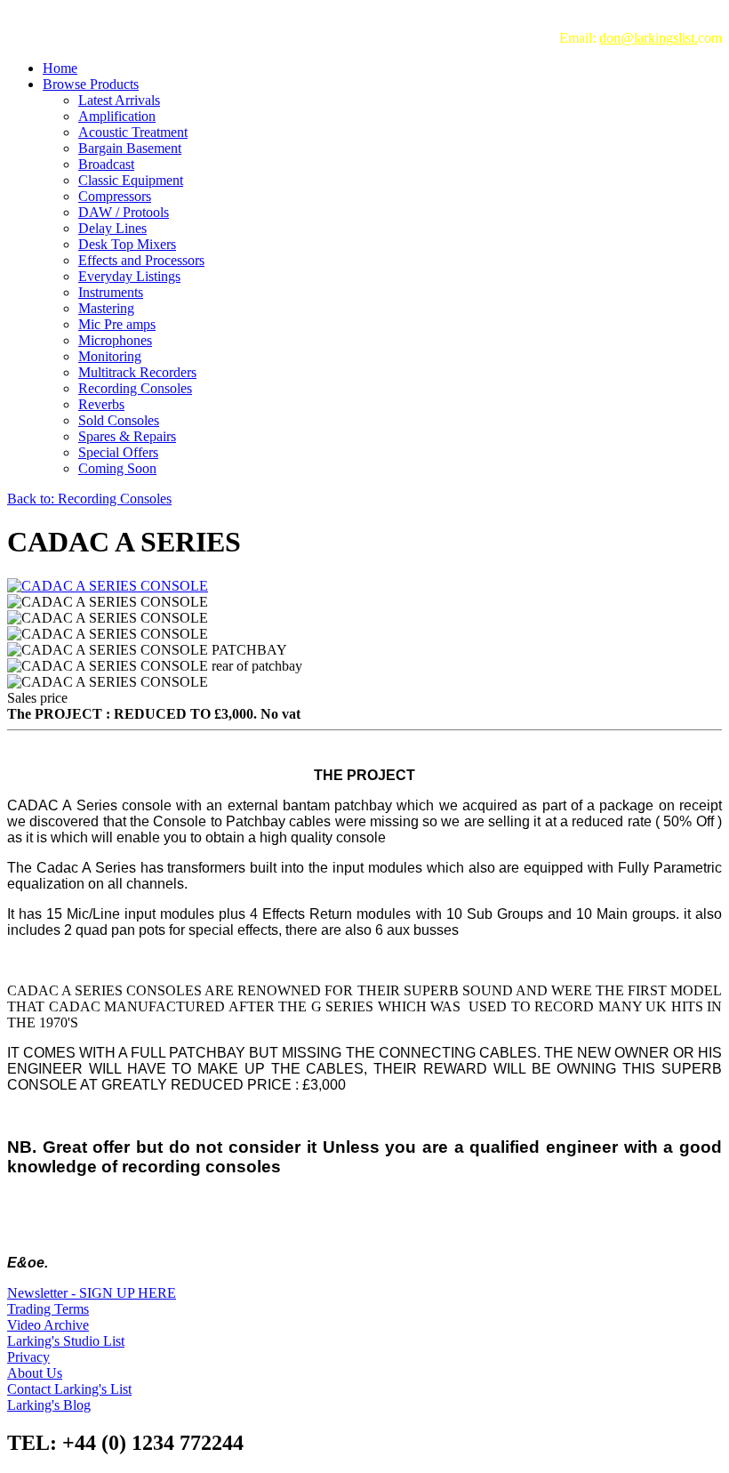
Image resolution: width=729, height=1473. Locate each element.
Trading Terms (48, 1308)
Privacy (28, 1356)
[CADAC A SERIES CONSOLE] (107, 585)
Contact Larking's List (69, 1389)
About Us (34, 1372)
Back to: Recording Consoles (89, 498)
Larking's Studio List (65, 1340)
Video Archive (48, 1324)
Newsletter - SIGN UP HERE (91, 1292)
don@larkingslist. (648, 37)
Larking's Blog (49, 1405)
